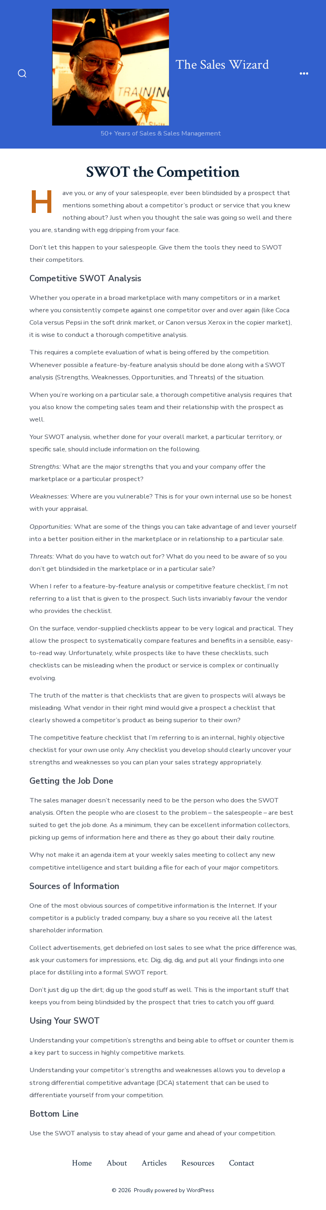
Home (82, 1163)
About (117, 1163)
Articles (154, 1163)
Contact (241, 1163)
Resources (197, 1163)
